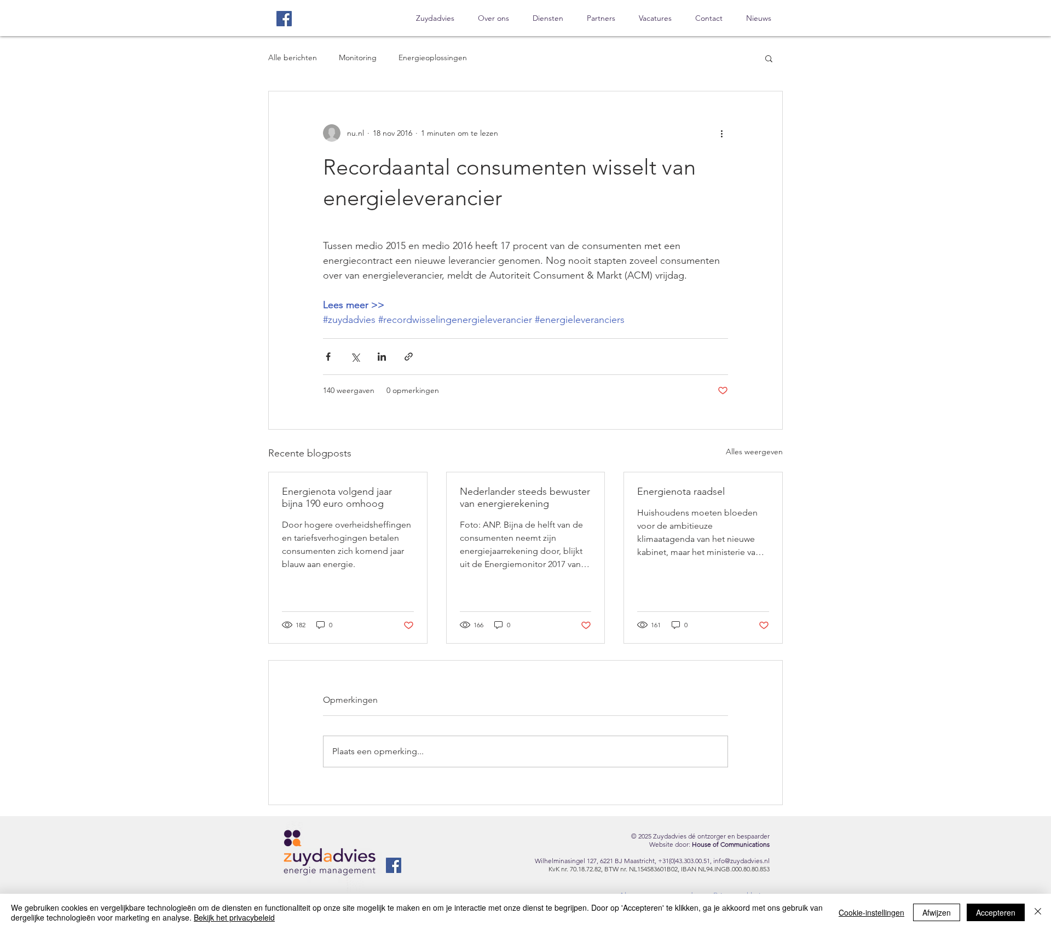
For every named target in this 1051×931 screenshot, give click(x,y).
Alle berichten (292, 57)
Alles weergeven (754, 451)
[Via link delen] (408, 356)
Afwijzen (936, 912)
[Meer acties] (721, 133)
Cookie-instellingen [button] (871, 912)
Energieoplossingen (433, 57)
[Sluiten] (1037, 912)
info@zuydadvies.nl (741, 861)
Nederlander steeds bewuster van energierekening (525, 497)
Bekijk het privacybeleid (234, 917)
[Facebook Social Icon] (284, 18)
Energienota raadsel (681, 491)
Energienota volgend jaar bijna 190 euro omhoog (337, 497)
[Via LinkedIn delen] (382, 356)
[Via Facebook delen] (328, 356)
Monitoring (358, 57)
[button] (769, 58)
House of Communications (731, 844)
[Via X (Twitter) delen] (355, 356)
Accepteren (995, 912)
